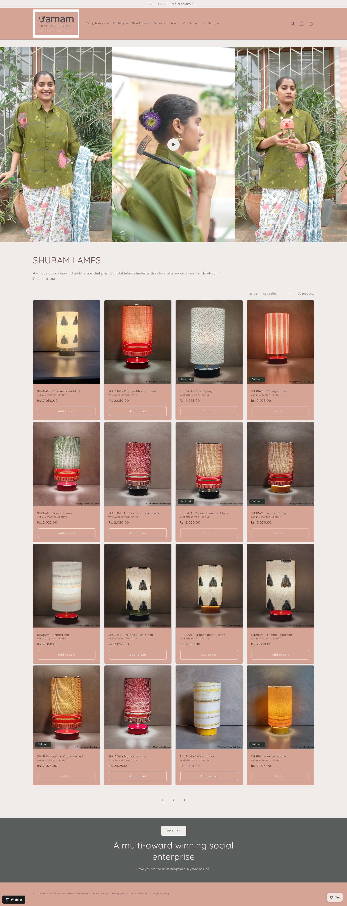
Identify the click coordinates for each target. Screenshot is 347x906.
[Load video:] (173, 144)
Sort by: (254, 293)
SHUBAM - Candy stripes (269, 391)
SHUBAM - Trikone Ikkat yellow (202, 635)
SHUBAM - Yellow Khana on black (204, 513)
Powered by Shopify (78, 893)
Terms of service (140, 893)
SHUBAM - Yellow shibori (197, 756)
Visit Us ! (173, 830)
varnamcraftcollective (54, 893)
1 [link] (162, 800)
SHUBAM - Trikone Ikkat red (271, 635)
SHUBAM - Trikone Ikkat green (130, 635)
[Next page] (184, 800)
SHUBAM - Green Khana (54, 513)
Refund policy (100, 893)
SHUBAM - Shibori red (53, 635)
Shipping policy (161, 893)
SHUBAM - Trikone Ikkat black (59, 391)
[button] (98, 23)
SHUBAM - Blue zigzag (196, 391)
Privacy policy (119, 893)
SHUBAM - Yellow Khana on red (60, 756)
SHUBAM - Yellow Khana (268, 513)
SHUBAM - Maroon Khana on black (133, 513)
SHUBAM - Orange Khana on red (132, 391)
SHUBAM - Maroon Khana (127, 756)
